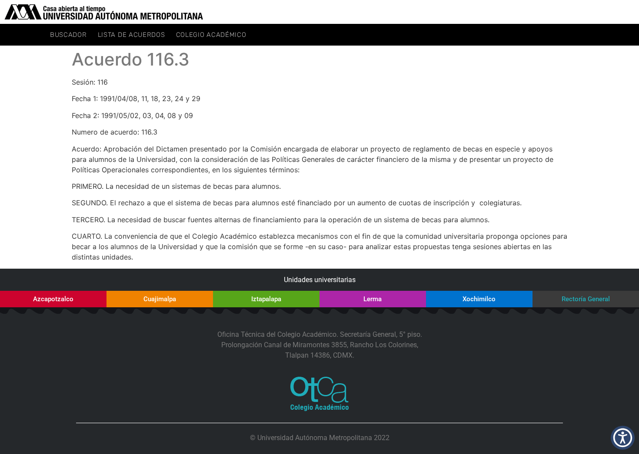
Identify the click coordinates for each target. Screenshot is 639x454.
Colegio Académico (211, 35)
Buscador (68, 35)
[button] (623, 438)
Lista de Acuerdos (131, 35)
